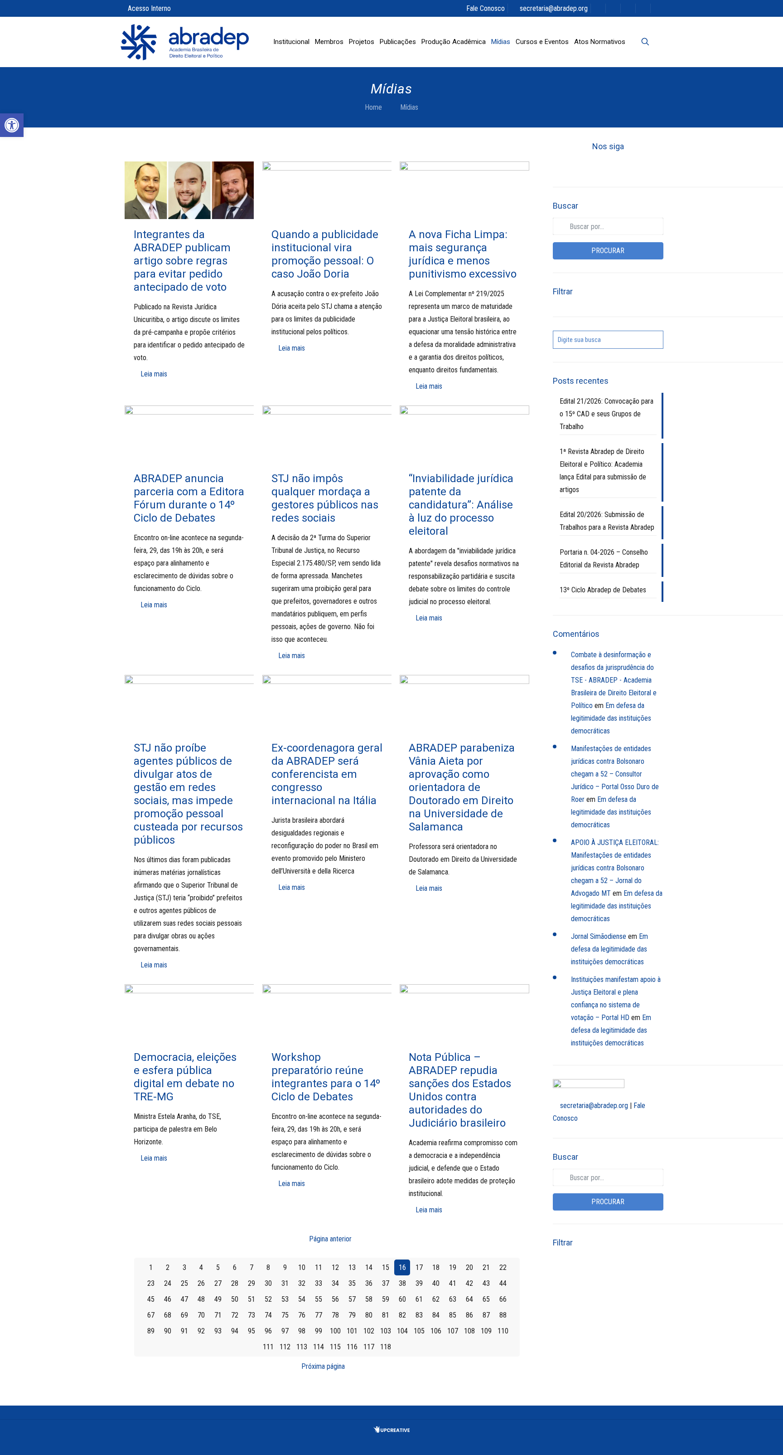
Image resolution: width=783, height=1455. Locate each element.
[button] (12, 125)
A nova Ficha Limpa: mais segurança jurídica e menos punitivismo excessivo (463, 254)
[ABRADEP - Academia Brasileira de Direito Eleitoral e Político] (185, 42)
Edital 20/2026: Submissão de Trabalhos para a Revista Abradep (607, 521)
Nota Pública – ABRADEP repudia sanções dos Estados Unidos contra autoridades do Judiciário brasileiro (460, 1090)
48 (201, 1299)
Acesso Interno (149, 8)
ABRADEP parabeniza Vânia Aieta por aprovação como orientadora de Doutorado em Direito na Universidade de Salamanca (462, 787)
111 (268, 1347)
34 (335, 1283)
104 (402, 1331)
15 (385, 1267)
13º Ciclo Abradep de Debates (603, 590)
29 (251, 1283)
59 (385, 1299)
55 (318, 1299)
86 (469, 1315)
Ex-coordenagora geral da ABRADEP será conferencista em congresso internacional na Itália (326, 774)
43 (486, 1283)
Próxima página (323, 1366)
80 (368, 1315)
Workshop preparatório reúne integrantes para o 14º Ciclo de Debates (325, 1077)
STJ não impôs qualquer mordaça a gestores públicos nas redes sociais (324, 498)
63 (452, 1299)
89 (151, 1331)
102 (368, 1331)
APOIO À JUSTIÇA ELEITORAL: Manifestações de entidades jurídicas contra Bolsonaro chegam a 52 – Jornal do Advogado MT (615, 868)
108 (469, 1331)
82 (402, 1315)
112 (285, 1347)
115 (335, 1347)
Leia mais (153, 374)
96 (268, 1331)
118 (385, 1347)
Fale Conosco (485, 8)
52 (268, 1299)
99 (318, 1331)
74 (268, 1315)
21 (486, 1267)
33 (318, 1283)
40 (436, 1283)
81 (385, 1315)
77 (318, 1315)
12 (335, 1267)
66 (503, 1299)
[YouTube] (608, 167)
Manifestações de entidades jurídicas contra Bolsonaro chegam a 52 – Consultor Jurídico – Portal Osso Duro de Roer (615, 774)
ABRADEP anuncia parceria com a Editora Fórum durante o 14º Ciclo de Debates (189, 498)
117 (368, 1347)
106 (435, 1331)
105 (419, 1331)
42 (469, 1283)
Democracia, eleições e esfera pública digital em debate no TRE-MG (185, 1077)
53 (285, 1299)
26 (201, 1283)
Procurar (607, 250)
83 (419, 1315)
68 (167, 1315)
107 (452, 1331)
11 (318, 1267)
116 (352, 1347)
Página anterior (330, 1239)
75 (285, 1315)
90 (167, 1331)
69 (184, 1315)
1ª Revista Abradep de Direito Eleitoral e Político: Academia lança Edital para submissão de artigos (603, 470)
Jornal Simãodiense (598, 936)
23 (151, 1283)
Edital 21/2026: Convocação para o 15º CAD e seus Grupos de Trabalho (606, 414)
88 (503, 1315)
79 (352, 1315)
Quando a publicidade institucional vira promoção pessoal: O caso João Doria (324, 254)
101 (352, 1331)
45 (151, 1299)
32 (301, 1283)
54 (301, 1299)
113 (301, 1347)
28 (234, 1283)
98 (301, 1331)
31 (285, 1283)
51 (251, 1299)
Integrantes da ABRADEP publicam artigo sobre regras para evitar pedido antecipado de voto (182, 260)
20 (469, 1267)
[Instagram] (639, 167)
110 (503, 1331)
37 (385, 1283)
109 (486, 1331)
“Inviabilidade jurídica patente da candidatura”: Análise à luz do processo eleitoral (461, 504)
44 (503, 1283)
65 (486, 1299)
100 (335, 1331)
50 (234, 1299)
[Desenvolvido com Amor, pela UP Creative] (391, 1430)
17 (419, 1267)
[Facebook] (577, 167)
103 (385, 1331)
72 (234, 1315)
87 (486, 1315)
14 (368, 1267)
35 (352, 1283)
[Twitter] (592, 167)
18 (436, 1267)
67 (151, 1315)
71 (218, 1315)
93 (218, 1331)
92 (201, 1331)
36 (368, 1283)
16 (402, 1267)
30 (268, 1283)
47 (184, 1299)
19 (452, 1267)
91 (184, 1331)
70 (201, 1315)
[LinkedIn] (623, 167)
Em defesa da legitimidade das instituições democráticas (611, 718)
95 (251, 1331)
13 (352, 1267)
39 (419, 1283)
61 (419, 1299)
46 (167, 1299)
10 (301, 1267)
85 (452, 1315)
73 (251, 1315)
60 (402, 1299)
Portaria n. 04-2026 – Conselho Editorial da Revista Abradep (604, 558)
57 (352, 1299)
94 (234, 1331)
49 (218, 1299)
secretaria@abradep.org (554, 8)
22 (503, 1267)
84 (436, 1315)
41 (452, 1283)
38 (402, 1283)
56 (335, 1299)
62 (436, 1299)
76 (301, 1315)
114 (318, 1347)
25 (184, 1283)
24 (167, 1283)
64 (469, 1299)
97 (285, 1331)
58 (368, 1299)
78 (335, 1315)
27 (218, 1283)
